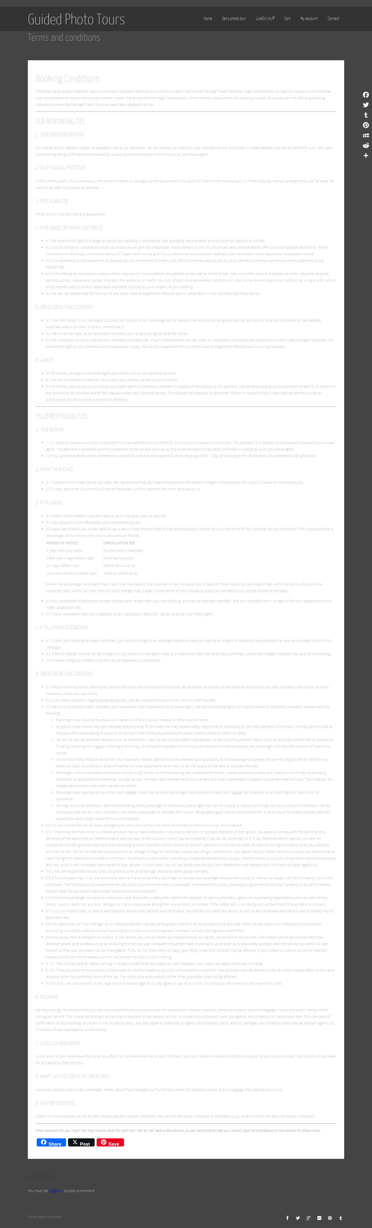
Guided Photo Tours (76, 19)
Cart (287, 18)
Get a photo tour (234, 18)
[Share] (366, 155)
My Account (309, 18)
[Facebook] (366, 95)
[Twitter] (366, 105)
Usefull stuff (265, 18)
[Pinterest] (366, 125)
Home (208, 18)
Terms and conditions (45, 1216)
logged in (56, 1190)
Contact (333, 18)
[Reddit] (366, 145)
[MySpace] (366, 135)
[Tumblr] (366, 115)
